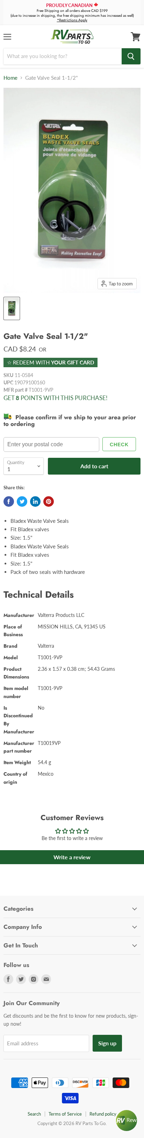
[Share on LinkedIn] (35, 501)
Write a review (72, 857)
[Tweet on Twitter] (22, 501)
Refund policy (102, 1114)
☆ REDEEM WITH (50, 362)
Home (10, 78)
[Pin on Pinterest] (48, 501)
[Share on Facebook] (8, 501)
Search (34, 1114)
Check (119, 444)
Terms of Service (65, 1114)
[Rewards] (126, 1120)
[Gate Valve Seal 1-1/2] (12, 308)
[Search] (131, 56)
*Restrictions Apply (72, 20)
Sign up (107, 1043)
